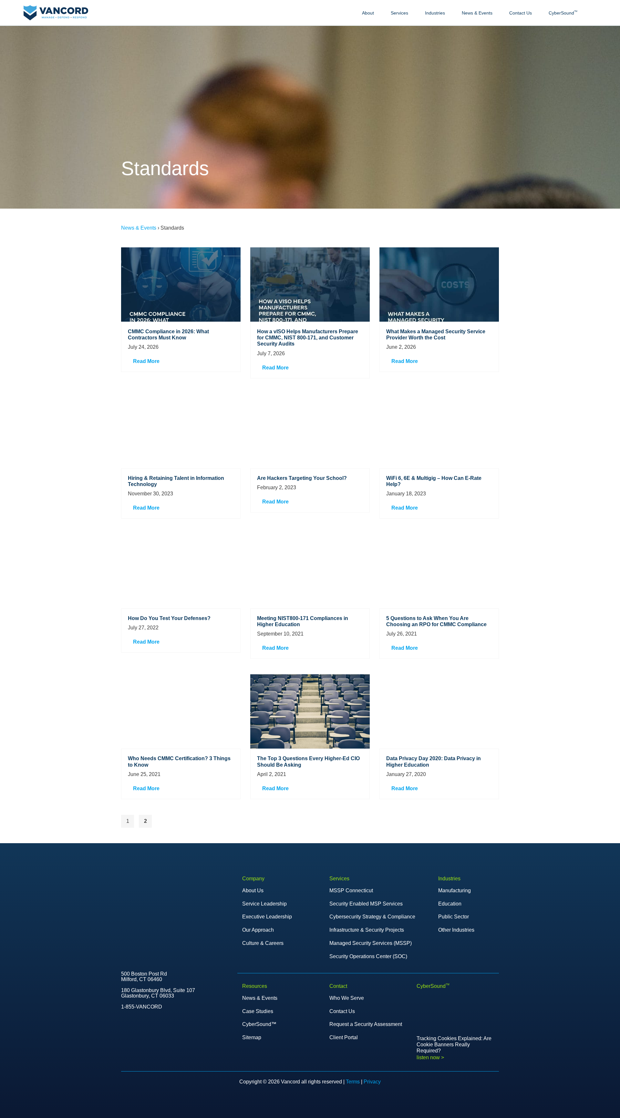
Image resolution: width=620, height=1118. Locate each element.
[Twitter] (123, 1047)
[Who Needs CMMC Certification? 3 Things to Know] (181, 711)
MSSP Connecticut (351, 890)
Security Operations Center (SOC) (368, 956)
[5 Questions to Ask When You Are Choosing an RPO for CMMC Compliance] (439, 571)
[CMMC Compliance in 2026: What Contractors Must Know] (181, 284)
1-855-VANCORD (141, 1006)
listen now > (430, 1057)
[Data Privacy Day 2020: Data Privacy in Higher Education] (439, 711)
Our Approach (258, 930)
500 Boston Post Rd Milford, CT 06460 (144, 976)
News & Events (477, 13)
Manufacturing (454, 890)
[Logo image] (142, 891)
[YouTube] (137, 1047)
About (368, 13)
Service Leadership (264, 903)
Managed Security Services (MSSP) (370, 943)
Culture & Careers (263, 943)
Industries (435, 13)
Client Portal (343, 1037)
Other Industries (456, 930)
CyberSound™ (259, 1024)
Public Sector (453, 916)
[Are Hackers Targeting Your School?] (310, 431)
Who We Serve (346, 998)
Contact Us (520, 13)
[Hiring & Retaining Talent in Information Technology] (181, 431)
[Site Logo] (56, 12)
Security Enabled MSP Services (366, 903)
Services (399, 13)
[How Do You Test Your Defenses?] (181, 571)
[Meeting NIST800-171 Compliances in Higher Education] (310, 571)
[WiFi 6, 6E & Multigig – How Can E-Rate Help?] (439, 431)
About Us (253, 890)
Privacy (372, 1081)
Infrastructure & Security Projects (366, 930)
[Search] (593, 12)
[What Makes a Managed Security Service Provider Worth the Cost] (439, 284)
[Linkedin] (164, 1047)
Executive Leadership (267, 916)
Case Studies (257, 1011)
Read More (146, 361)
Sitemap (251, 1037)
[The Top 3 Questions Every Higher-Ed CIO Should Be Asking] (310, 711)
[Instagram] (177, 1047)
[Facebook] (150, 1047)
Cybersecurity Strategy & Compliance (372, 916)
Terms (353, 1081)
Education (449, 903)
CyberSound (563, 13)
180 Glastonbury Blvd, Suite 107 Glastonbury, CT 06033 (158, 993)
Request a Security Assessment (365, 1024)
